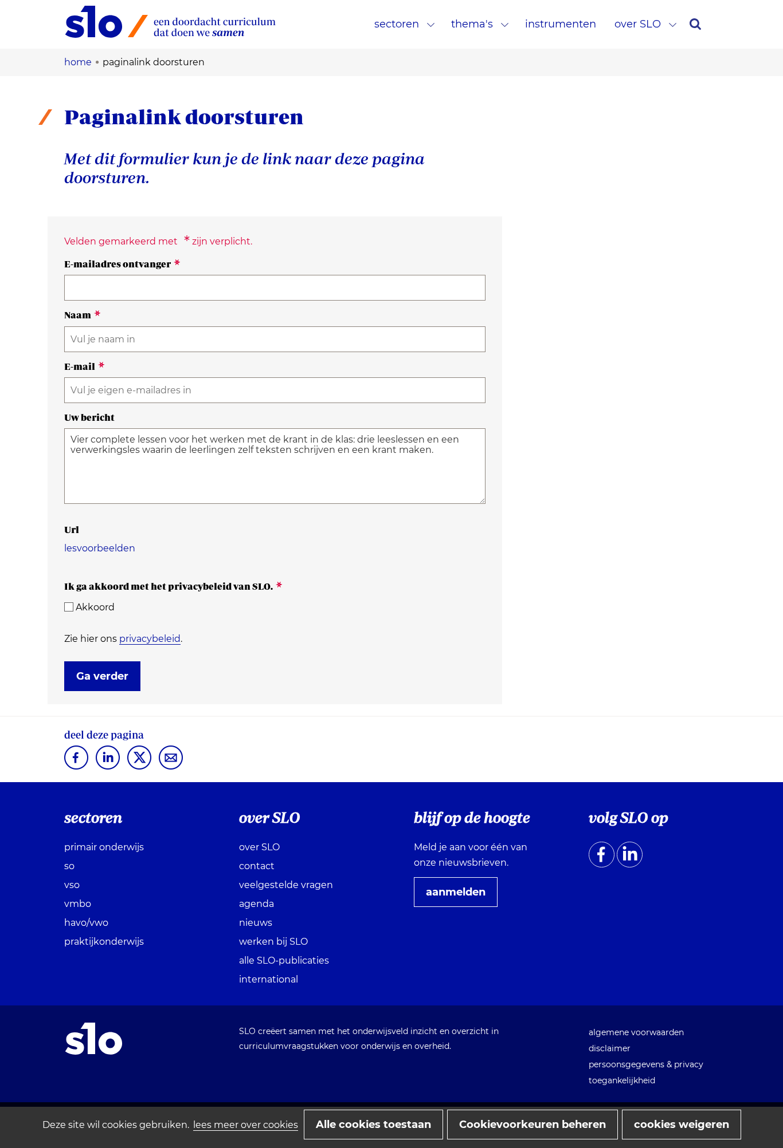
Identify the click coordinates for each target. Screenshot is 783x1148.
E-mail (84, 366)
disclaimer (610, 1048)
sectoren (396, 24)
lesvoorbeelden (99, 548)
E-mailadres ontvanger (122, 264)
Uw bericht (89, 417)
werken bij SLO (273, 941)
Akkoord (95, 607)
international (268, 979)
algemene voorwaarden (636, 1032)
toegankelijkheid (622, 1080)
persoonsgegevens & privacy (646, 1064)
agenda (256, 903)
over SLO (637, 24)
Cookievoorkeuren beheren (532, 1124)
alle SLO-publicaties (284, 960)
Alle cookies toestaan (373, 1124)
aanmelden (460, 896)
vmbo (77, 903)
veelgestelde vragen (286, 884)
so (69, 866)
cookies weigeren (681, 1124)
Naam (82, 315)
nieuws (255, 922)
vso (72, 884)
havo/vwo (86, 922)
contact (257, 866)
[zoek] (695, 24)
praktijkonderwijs (104, 941)
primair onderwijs (104, 847)
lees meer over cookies (245, 1124)
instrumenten (560, 24)
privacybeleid (150, 638)
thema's (472, 24)
